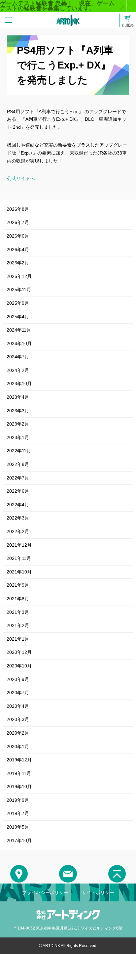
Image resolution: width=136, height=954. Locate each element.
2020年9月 (18, 679)
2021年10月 (19, 571)
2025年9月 (18, 303)
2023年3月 (18, 410)
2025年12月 (19, 276)
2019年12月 (19, 759)
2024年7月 (18, 356)
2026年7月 (18, 222)
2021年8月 (18, 598)
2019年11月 (19, 773)
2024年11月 (19, 330)
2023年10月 (19, 383)
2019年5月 (18, 827)
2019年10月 (19, 786)
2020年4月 (18, 706)
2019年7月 (18, 813)
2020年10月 (19, 665)
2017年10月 (19, 840)
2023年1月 (18, 437)
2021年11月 (19, 558)
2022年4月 (18, 504)
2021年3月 (18, 612)
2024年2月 (18, 370)
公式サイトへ (21, 178)
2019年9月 (18, 800)
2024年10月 (19, 343)
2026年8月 (18, 209)
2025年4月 (18, 316)
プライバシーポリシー (45, 892)
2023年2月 (18, 424)
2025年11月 (19, 289)
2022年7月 (18, 477)
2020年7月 (18, 692)
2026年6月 (18, 236)
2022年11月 (19, 450)
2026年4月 (18, 249)
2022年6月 (18, 491)
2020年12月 (19, 652)
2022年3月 (18, 518)
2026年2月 (18, 262)
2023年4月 (18, 397)
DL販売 (128, 25)
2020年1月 (18, 746)
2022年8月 (18, 464)
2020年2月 (18, 733)
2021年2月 (18, 625)
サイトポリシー (98, 892)
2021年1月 (18, 639)
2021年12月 (19, 545)
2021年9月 (18, 585)
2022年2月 (18, 531)
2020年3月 (18, 719)
